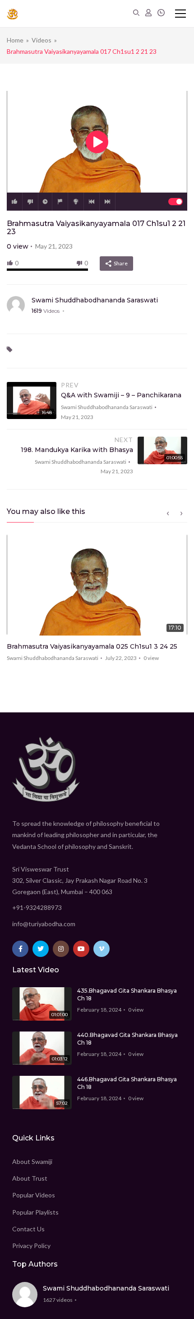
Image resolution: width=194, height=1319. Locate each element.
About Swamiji (32, 1161)
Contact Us (28, 1229)
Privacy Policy (31, 1245)
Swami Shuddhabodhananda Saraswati (95, 300)
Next (107, 202)
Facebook (20, 949)
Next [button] (181, 513)
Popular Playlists (35, 1212)
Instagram (61, 949)
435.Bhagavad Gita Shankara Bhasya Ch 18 (127, 994)
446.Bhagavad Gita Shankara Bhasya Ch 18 (127, 1083)
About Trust (29, 1178)
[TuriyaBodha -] (12, 13)
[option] (97, 601)
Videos (41, 40)
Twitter (40, 949)
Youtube (81, 949)
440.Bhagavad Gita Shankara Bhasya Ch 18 (127, 1039)
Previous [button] (168, 513)
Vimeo (101, 949)
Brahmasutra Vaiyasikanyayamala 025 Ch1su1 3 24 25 (92, 646)
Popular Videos (33, 1195)
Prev (91, 202)
